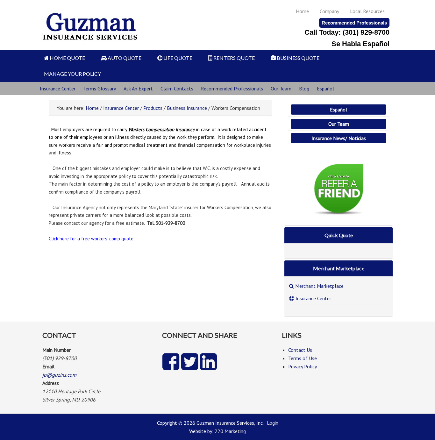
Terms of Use (302, 358)
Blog (304, 88)
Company (329, 11)
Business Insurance (187, 108)
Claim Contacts (176, 88)
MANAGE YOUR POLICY (72, 74)
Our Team (281, 88)
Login (272, 423)
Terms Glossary (99, 88)
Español (325, 88)
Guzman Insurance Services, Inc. (90, 23)
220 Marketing (230, 431)
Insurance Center (57, 88)
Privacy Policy (302, 366)
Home (302, 11)
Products (152, 108)
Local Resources (367, 11)
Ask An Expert (138, 88)
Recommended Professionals (354, 22)
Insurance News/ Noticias (338, 138)
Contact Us (300, 350)
